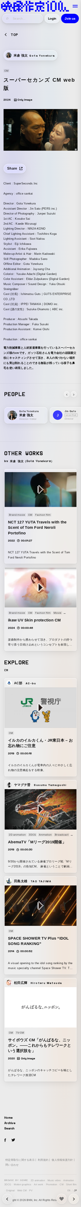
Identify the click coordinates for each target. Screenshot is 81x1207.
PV (30, 1190)
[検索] (7, 18)
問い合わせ (12, 1165)
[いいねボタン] (61, 1199)
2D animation (38, 1180)
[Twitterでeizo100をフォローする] (13, 1141)
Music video (54, 1180)
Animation (68, 1180)
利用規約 (43, 1160)
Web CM (22, 1190)
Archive (9, 1123)
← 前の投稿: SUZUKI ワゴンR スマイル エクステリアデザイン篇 (73, 1199)
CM (62, 1184)
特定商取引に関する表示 (20, 1160)
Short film (71, 1184)
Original (10, 1190)
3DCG (7, 1184)
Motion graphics (22, 1184)
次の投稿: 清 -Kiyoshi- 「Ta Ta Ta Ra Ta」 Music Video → (7, 1199)
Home (8, 1118)
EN (69, 1190)
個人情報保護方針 (62, 1160)
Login (52, 18)
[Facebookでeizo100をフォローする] (5, 1141)
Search (9, 1128)
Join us (70, 18)
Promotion (51, 1184)
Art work (38, 1184)
